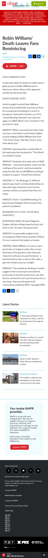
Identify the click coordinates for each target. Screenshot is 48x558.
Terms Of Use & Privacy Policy (16, 506)
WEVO (7, 527)
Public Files (9, 511)
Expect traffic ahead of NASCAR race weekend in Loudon (30, 361)
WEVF (7, 519)
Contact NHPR (10, 490)
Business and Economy (28, 374)
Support (40, 4)
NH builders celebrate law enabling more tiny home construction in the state (31, 380)
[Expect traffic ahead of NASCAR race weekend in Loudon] (10, 359)
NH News (23, 312)
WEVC (7, 517)
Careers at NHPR (11, 501)
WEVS (7, 531)
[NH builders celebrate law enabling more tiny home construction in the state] (10, 378)
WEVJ (7, 523)
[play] (3, 555)
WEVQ (7, 529)
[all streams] (44, 555)
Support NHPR (19, 447)
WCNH (7, 515)
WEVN (7, 525)
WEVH (7, 521)
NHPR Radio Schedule (13, 495)
